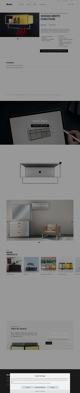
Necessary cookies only (40, 387)
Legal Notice (37, 391)
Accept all (27, 387)
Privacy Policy (42, 391)
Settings (52, 387)
